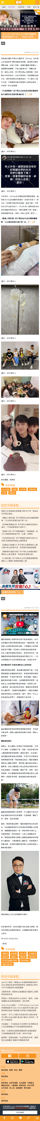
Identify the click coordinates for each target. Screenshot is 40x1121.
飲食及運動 (13, 1082)
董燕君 (12, 493)
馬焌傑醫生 (25, 960)
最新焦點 (4, 1070)
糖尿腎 (23, 957)
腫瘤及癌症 (5, 1085)
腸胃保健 (22, 1085)
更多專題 (27, 1088)
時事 (29, 7)
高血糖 (14, 953)
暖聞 (20, 1070)
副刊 (35, 7)
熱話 (15, 1070)
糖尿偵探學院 (8, 964)
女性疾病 (4, 1088)
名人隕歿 (6, 489)
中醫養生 (30, 1082)
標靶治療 (33, 489)
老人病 (11, 1088)
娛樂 (3, 43)
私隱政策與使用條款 (21, 1108)
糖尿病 (5, 953)
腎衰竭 (5, 957)
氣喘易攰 (33, 957)
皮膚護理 (19, 1088)
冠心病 (23, 953)
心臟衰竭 (33, 953)
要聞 (11, 1070)
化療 (4, 493)
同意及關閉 (20, 1112)
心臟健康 (14, 1085)
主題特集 (21, 7)
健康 (4, 7)
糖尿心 (14, 957)
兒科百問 (30, 1085)
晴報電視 (11, 7)
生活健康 (22, 1082)
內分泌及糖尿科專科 (10, 960)
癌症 (15, 489)
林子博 (23, 489)
